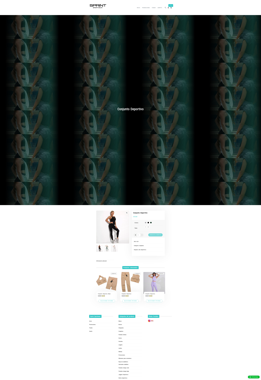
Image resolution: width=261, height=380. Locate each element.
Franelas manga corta (124, 367)
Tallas (136, 228)
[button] (127, 213)
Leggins (120, 344)
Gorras (120, 338)
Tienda (154, 7)
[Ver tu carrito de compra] (168, 7)
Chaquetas (121, 328)
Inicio (138, 7)
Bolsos (120, 324)
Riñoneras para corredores (125, 358)
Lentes (120, 348)
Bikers (120, 321)
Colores (136, 222)
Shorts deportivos (123, 378)
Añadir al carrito (155, 234)
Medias (120, 351)
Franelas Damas (122, 334)
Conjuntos (141, 245)
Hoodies (121, 341)
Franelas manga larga (124, 371)
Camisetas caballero (123, 364)
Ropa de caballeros (123, 361)
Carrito (160, 7)
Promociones (146, 7)
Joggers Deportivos (123, 374)
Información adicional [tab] (101, 261)
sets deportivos (142, 249)
